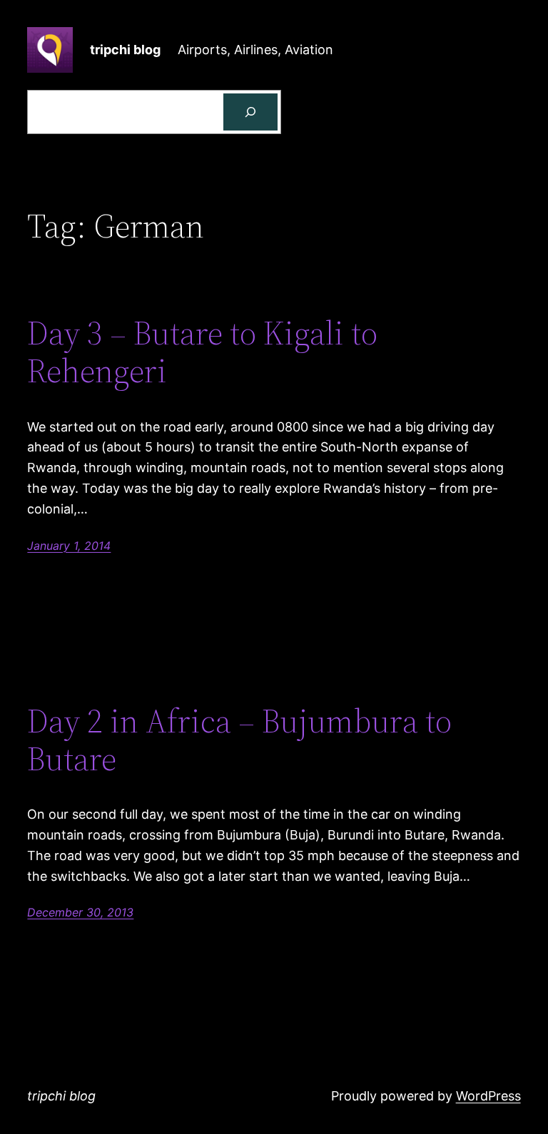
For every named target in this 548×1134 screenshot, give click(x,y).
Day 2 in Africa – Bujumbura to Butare (239, 739)
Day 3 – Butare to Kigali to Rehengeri (202, 351)
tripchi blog (125, 49)
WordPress (488, 1095)
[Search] (250, 112)
